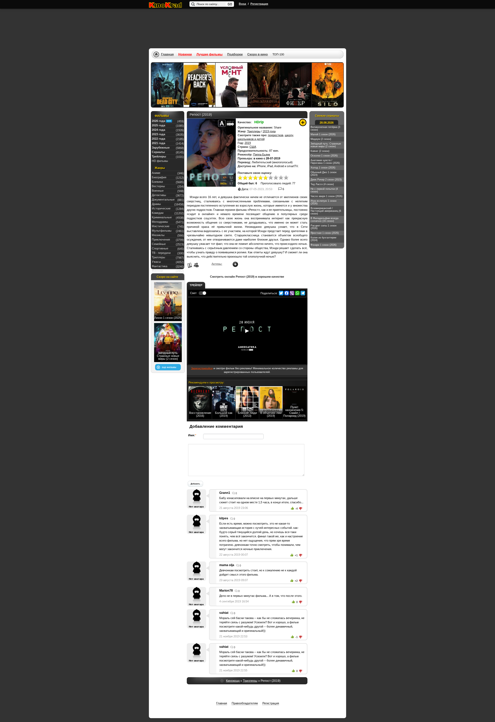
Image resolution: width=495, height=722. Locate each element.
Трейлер (196, 285)
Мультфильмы (162, 230)
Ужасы (156, 261)
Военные (158, 190)
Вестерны (158, 186)
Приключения (161, 239)
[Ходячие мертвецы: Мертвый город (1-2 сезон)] (167, 85)
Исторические (161, 208)
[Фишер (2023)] (296, 85)
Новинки (185, 54)
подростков (275, 135)
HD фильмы (160, 160)
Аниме (156, 172)
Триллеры (253, 131)
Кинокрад (233, 680)
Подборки (235, 54)
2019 (248, 143)
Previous (157, 84)
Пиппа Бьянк (261, 154)
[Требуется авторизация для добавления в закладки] (302, 122)
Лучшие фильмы (209, 54)
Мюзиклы (158, 235)
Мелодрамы (160, 221)
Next (337, 84)
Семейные (159, 244)
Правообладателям (245, 703)
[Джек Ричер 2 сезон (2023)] (199, 85)
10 (285, 177)
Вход (242, 3)
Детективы (159, 195)
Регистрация (259, 3)
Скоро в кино (257, 54)
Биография (159, 177)
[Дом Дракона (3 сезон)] (263, 85)
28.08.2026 (327, 122)
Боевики (157, 181)
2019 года (269, 131)
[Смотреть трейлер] (247, 331)
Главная (167, 54)
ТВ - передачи (161, 252)
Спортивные (160, 248)
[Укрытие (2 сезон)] (328, 85)
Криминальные (162, 217)
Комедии (157, 212)
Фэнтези (157, 270)
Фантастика (159, 266)
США (252, 146)
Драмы (156, 204)
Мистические (160, 226)
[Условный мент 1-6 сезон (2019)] (231, 85)
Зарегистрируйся (202, 368)
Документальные (163, 199)
